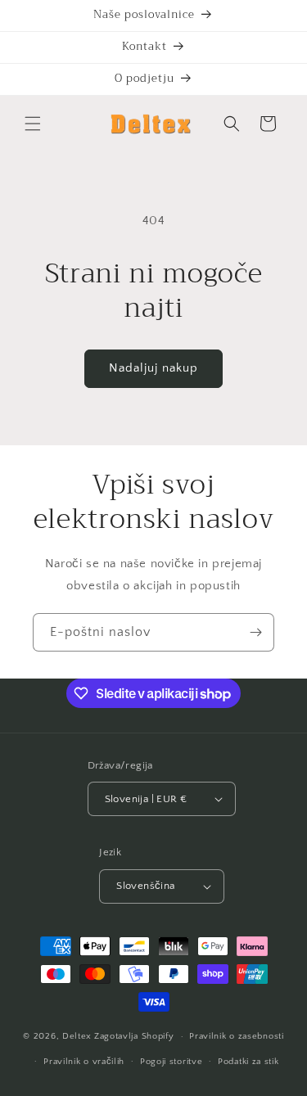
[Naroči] (255, 632)
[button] (33, 124)
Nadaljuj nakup (153, 368)
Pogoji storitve (171, 1062)
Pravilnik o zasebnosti (236, 1036)
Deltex (77, 1036)
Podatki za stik (248, 1062)
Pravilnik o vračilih (83, 1062)
